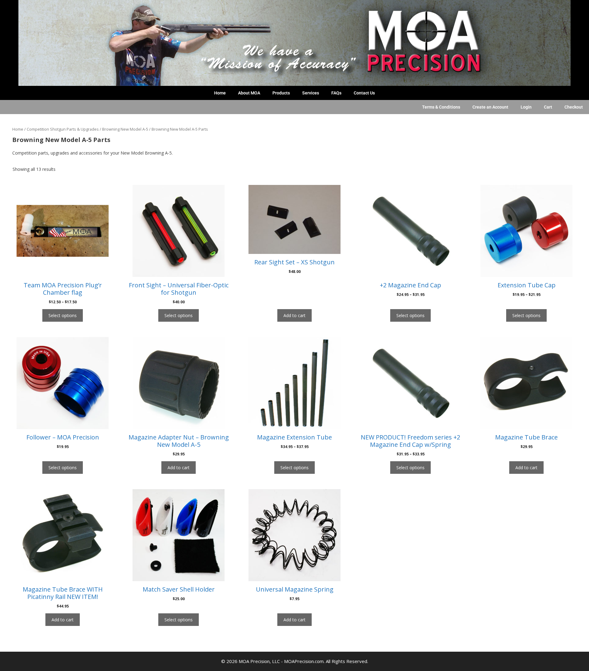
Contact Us (364, 92)
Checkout (573, 107)
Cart (548, 107)
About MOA (249, 92)
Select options (62, 315)
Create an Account (490, 107)
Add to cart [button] (294, 315)
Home (220, 92)
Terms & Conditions (441, 107)
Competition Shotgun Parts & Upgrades (63, 129)
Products (281, 92)
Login (526, 107)
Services (310, 92)
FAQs (336, 92)
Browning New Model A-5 (125, 129)
